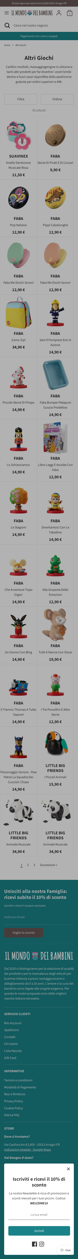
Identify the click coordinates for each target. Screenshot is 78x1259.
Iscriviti (39, 1231)
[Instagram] (41, 1244)
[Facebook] (34, 1244)
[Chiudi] (68, 1168)
